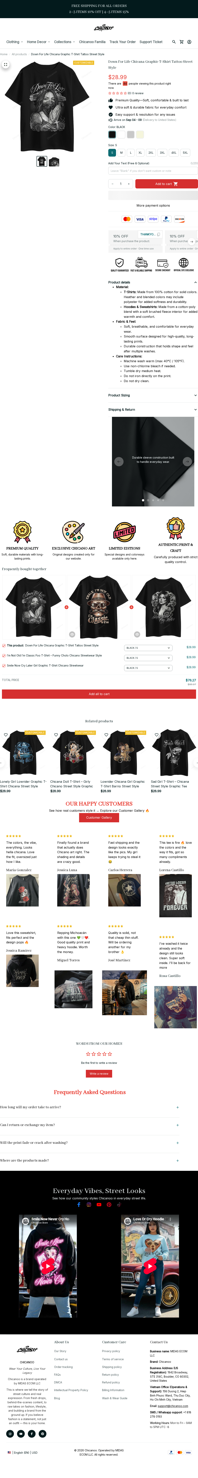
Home (4, 54)
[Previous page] (119, 461)
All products (19, 54)
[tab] (143, 500)
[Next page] (187, 461)
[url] (173, 1406)
